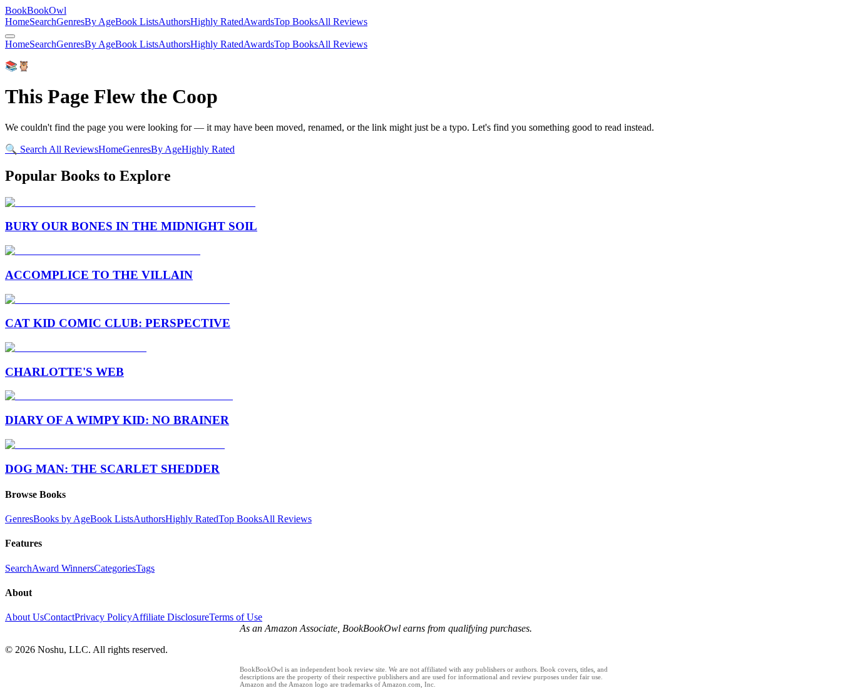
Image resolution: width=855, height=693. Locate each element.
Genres (70, 21)
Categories (115, 568)
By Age (99, 21)
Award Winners (63, 568)
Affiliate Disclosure (170, 617)
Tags (145, 568)
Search (42, 21)
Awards (258, 21)
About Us (24, 617)
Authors (174, 21)
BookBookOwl (35, 10)
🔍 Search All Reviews (51, 149)
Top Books (296, 21)
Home (17, 21)
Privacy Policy (103, 617)
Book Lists (136, 21)
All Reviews (342, 21)
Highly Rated (216, 21)
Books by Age (61, 518)
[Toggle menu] (10, 36)
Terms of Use (235, 617)
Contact (59, 617)
